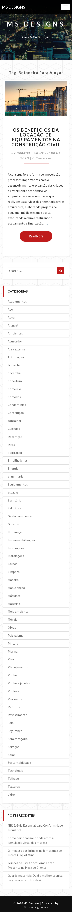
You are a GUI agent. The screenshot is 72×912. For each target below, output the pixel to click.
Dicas (11, 445)
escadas (13, 492)
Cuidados (14, 429)
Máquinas (14, 596)
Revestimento (17, 715)
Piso (11, 659)
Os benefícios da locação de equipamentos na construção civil (36, 137)
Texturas (14, 786)
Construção (16, 413)
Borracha (14, 365)
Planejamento (18, 667)
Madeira (13, 580)
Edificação (15, 453)
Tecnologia (15, 771)
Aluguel (13, 325)
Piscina (13, 651)
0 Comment (42, 158)
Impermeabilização (21, 540)
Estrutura (14, 508)
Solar (11, 755)
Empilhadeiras (18, 460)
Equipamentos (18, 484)
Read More (40, 236)
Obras (12, 627)
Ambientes (15, 333)
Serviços (13, 747)
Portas (12, 675)
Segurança (15, 731)
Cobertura (15, 381)
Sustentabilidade (19, 763)
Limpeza (14, 572)
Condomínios (17, 405)
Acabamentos (17, 301)
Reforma (14, 707)
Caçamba (14, 373)
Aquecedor (15, 341)
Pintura (13, 643)
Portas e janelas (19, 683)
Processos (15, 699)
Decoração (15, 437)
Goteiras (14, 524)
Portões (13, 691)
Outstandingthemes (36, 907)
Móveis (12, 619)
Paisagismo (16, 635)
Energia (13, 468)
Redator (24, 152)
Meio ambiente (18, 611)
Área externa (16, 349)
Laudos (12, 564)
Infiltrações (16, 548)
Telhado (13, 778)
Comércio (14, 389)
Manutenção (16, 588)
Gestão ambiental (20, 516)
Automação (16, 357)
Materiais (14, 604)
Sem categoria (18, 739)
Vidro (11, 794)
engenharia (15, 476)
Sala (11, 723)
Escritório (14, 500)
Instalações (16, 556)
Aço (10, 309)
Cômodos (14, 397)
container (14, 421)
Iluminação (15, 532)
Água (11, 317)
